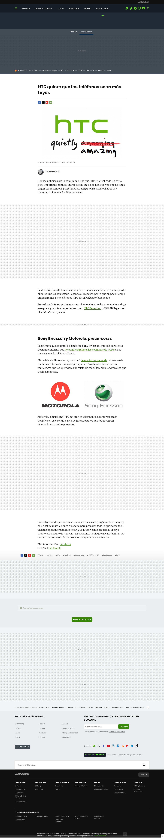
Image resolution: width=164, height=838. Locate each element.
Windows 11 (66, 737)
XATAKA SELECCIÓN (43, 8)
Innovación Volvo (86, 32)
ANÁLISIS (25, 8)
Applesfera (19, 792)
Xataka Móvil (20, 789)
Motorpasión (99, 786)
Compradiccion (119, 792)
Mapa (108, 70)
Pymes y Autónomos (138, 790)
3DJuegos (39, 786)
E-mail (50, 102)
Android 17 (72, 707)
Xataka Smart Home (20, 797)
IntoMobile (55, 548)
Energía (42, 728)
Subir (142, 774)
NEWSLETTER (102, 8)
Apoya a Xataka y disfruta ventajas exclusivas (124, 755)
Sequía (54, 70)
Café (87, 70)
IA (93, 70)
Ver (83, 619)
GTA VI (80, 70)
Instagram (139, 8)
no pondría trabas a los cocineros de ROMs (90, 349)
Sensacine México (62, 816)
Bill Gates (45, 70)
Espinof (57, 789)
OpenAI (100, 70)
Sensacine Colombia (59, 820)
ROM (118, 555)
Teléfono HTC (94, 555)
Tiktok (131, 8)
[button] (52, 171)
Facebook (39, 102)
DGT (62, 70)
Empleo (42, 737)
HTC (58, 555)
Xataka (18, 786)
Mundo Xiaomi (20, 801)
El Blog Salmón (139, 786)
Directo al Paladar (81, 786)
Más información (100, 835)
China (36, 70)
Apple (17, 733)
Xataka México (21, 816)
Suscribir (124, 726)
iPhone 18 (70, 70)
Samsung (42, 733)
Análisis (42, 723)
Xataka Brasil (20, 819)
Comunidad (79, 555)
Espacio (65, 723)
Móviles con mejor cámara (99, 707)
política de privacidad (117, 731)
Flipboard (47, 102)
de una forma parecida (94, 360)
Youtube (143, 8)
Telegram (135, 8)
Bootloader (107, 555)
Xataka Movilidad (68, 728)
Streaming (19, 723)
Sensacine (59, 786)
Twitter (147, 8)
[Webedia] (143, 1)
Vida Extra (39, 789)
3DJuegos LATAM (41, 816)
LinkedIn (132, 745)
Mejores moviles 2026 (40, 707)
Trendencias (118, 786)
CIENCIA (60, 8)
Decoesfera (118, 789)
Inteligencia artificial (70, 733)
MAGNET (87, 8)
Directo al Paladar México (81, 817)
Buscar (144, 765)
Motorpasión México (99, 817)
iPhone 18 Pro (117, 707)
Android (68, 555)
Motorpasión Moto (101, 789)
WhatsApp (126, 8)
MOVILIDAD (74, 8)
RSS (123, 745)
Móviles (50, 555)
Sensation (92, 308)
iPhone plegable (58, 707)
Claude (82, 707)
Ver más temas (22, 747)
